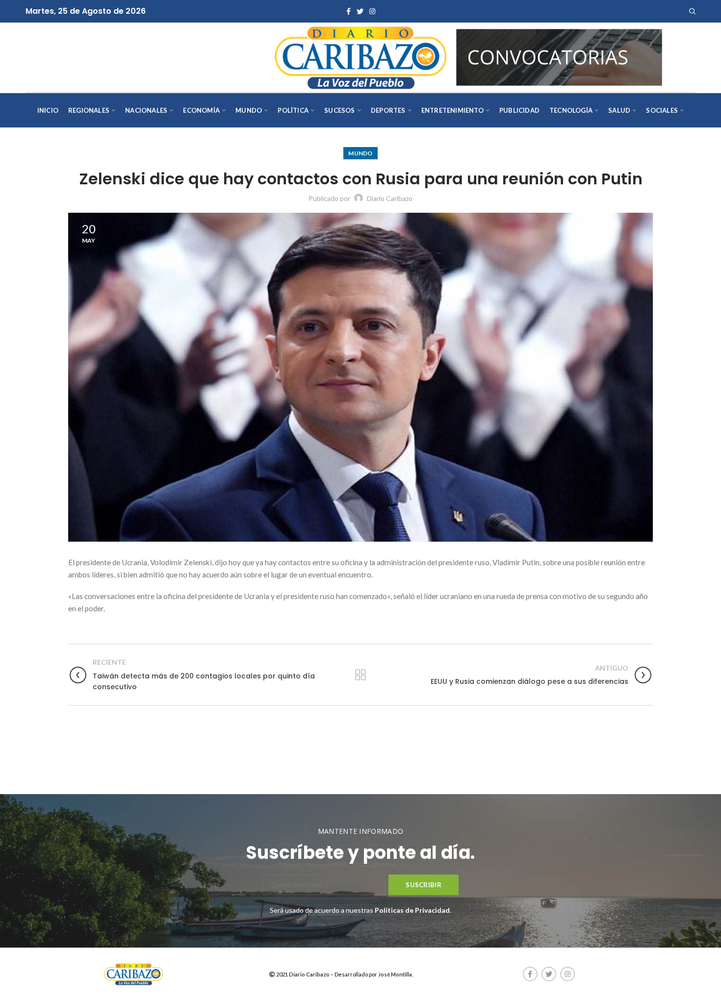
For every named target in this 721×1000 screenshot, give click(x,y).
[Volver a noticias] (360, 675)
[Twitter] (360, 11)
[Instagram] (372, 11)
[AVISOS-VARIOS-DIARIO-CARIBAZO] (559, 56)
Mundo (360, 153)
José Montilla (395, 974)
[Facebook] (348, 11)
